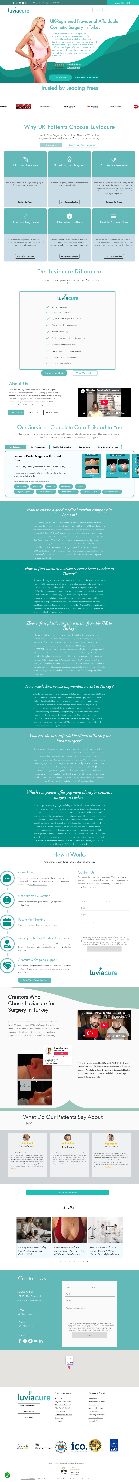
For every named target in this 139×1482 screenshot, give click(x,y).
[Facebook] (14, 3)
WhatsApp (53, 878)
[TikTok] (23, 3)
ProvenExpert (73, 67)
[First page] (51, 1262)
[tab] (15, 447)
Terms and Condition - (70, 1479)
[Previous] (14, 1157)
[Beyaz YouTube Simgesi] (20, 3)
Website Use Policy (55, 1479)
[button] (72, 10)
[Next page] (83, 1262)
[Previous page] (56, 1262)
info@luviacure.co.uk (26, 1314)
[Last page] (88, 1262)
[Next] (125, 1157)
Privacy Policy (42, 1479)
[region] (25, 179)
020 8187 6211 (52, 881)
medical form (26, 881)
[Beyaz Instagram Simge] (17, 3)
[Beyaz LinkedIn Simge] (26, 3)
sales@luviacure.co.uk (38, 884)
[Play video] (34, 1079)
